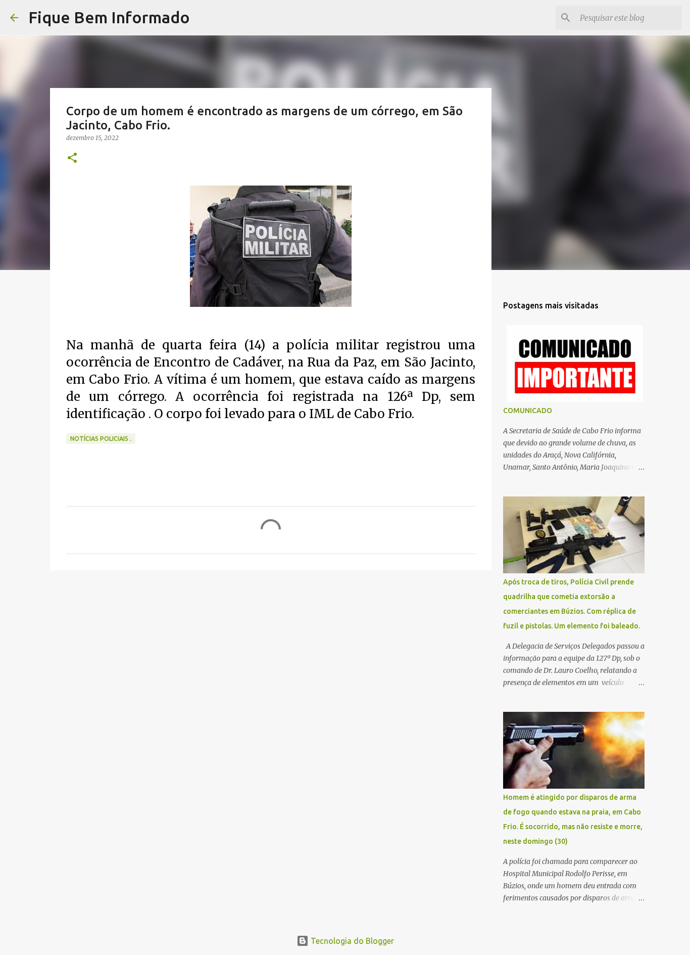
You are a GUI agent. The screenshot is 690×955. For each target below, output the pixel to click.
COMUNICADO (527, 410)
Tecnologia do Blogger (351, 940)
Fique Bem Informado (109, 17)
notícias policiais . (100, 438)
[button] (72, 158)
